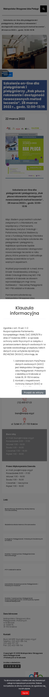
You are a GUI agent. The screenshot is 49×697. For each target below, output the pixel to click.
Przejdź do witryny (33, 392)
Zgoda (25, 693)
